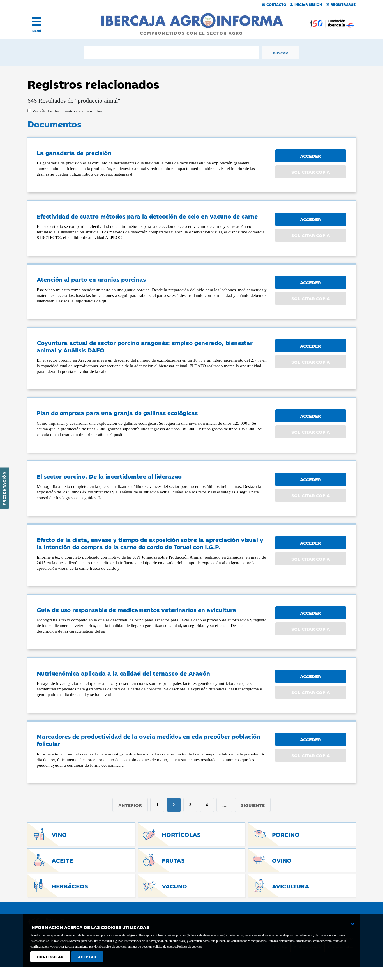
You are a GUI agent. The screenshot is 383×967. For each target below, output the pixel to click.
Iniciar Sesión (308, 4)
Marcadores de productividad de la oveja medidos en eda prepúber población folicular (148, 740)
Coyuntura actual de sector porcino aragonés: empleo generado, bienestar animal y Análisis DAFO (145, 346)
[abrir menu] (36, 21)
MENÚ (36, 31)
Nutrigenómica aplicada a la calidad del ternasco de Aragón (123, 673)
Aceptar (87, 956)
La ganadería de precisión (74, 152)
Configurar (50, 956)
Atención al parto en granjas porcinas (91, 279)
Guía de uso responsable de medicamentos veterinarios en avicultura (136, 609)
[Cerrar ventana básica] (352, 924)
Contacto (276, 4)
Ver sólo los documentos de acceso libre (66, 111)
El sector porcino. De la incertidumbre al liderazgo (109, 476)
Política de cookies (189, 946)
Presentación (4, 488)
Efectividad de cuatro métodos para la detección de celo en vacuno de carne (147, 216)
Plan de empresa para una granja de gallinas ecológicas (117, 412)
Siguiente (253, 805)
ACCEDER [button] (310, 156)
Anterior (130, 805)
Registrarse (343, 4)
